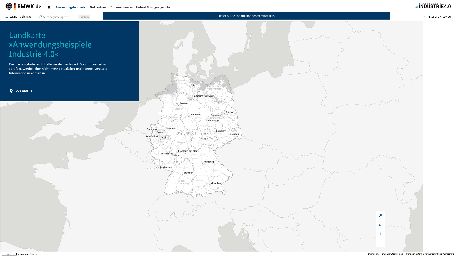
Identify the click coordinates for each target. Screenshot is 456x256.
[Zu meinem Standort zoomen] (380, 224)
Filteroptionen (440, 16)
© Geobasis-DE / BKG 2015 (28, 254)
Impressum (373, 253)
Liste (13, 16)
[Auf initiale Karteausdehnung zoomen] (380, 215)
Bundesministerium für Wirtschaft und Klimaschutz (430, 253)
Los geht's (24, 90)
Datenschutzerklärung (392, 253)
